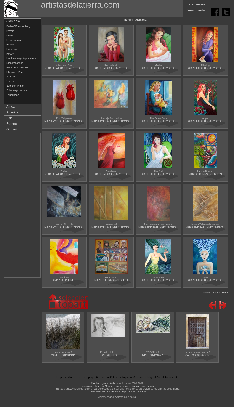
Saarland (11, 76)
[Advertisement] (22, 206)
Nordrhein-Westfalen (17, 67)
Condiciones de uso (99, 391)
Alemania (13, 21)
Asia (9, 118)
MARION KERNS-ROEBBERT (205, 174)
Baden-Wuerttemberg (18, 26)
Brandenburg (13, 40)
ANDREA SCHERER (64, 280)
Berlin (9, 35)
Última (224, 292)
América (12, 112)
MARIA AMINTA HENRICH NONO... (64, 121)
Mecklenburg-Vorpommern (21, 58)
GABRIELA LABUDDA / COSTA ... (64, 68)
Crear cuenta (195, 10)
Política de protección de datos (129, 391)
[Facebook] (215, 12)
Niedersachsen (14, 62)
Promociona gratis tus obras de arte (134, 386)
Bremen (10, 44)
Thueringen (12, 94)
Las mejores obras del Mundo (96, 386)
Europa (11, 123)
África (10, 106)
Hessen (10, 53)
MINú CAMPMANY (152, 355)
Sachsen (11, 81)
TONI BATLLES (108, 355)
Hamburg (11, 49)
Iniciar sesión (195, 4)
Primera (207, 292)
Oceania (12, 129)
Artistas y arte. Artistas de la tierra (112, 383)
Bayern (10, 30)
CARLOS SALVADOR (63, 355)
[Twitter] (226, 12)
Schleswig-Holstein (16, 90)
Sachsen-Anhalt (15, 85)
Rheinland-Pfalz (15, 72)
